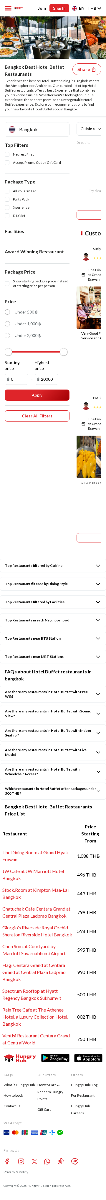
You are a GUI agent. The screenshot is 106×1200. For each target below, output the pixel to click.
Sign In (59, 8)
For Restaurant (83, 1095)
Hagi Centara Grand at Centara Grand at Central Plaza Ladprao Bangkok (34, 972)
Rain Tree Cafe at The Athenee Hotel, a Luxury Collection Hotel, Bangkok (35, 1017)
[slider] (8, 351)
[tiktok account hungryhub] (60, 1161)
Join (42, 8)
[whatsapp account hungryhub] (47, 1161)
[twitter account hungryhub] (34, 1161)
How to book (13, 1095)
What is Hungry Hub (19, 1085)
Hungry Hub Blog (84, 1085)
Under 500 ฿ (26, 311)
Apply (37, 394)
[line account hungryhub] (74, 1161)
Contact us (12, 1106)
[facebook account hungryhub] (7, 1161)
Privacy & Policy (16, 1172)
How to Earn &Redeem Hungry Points (50, 1092)
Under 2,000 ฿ (28, 335)
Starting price (12, 365)
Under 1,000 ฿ (28, 323)
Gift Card (44, 1109)
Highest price (42, 365)
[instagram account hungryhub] (21, 1161)
